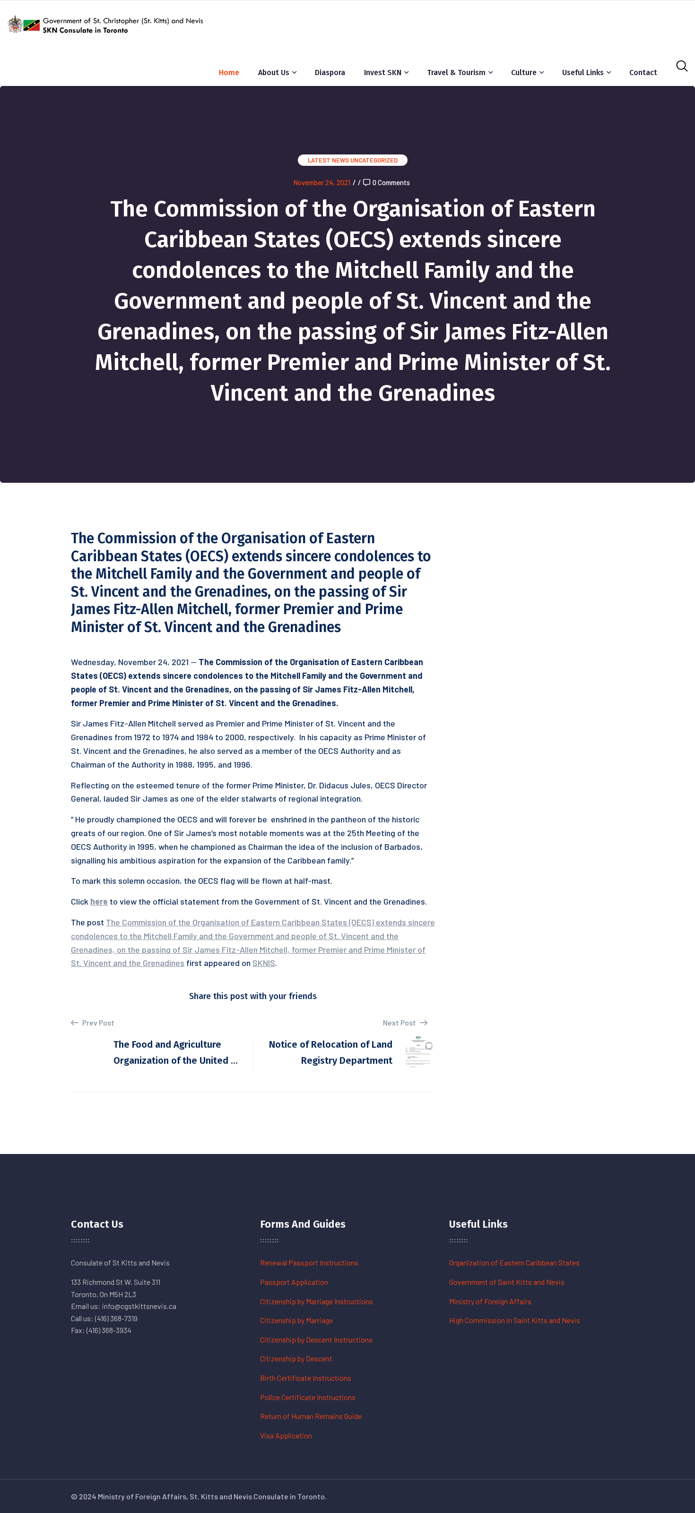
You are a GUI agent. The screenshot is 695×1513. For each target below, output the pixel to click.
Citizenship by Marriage (296, 1320)
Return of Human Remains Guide (311, 1415)
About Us (273, 72)
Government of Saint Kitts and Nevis (507, 1281)
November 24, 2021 (321, 182)
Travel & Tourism (456, 72)
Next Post (400, 1022)
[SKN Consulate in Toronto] (106, 22)
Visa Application (286, 1435)
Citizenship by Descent (296, 1358)
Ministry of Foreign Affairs (490, 1301)
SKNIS (263, 962)
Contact (643, 72)
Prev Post (97, 1022)
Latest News (328, 160)
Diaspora (330, 72)
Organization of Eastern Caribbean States (514, 1262)
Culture (524, 72)
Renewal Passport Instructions (309, 1262)
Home (229, 72)
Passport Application (294, 1281)
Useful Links (583, 72)
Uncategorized (374, 160)
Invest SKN (382, 72)
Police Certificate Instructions (308, 1397)
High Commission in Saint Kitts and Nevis (514, 1320)
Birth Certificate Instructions (305, 1377)
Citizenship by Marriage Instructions (316, 1301)
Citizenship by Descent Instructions (316, 1339)
